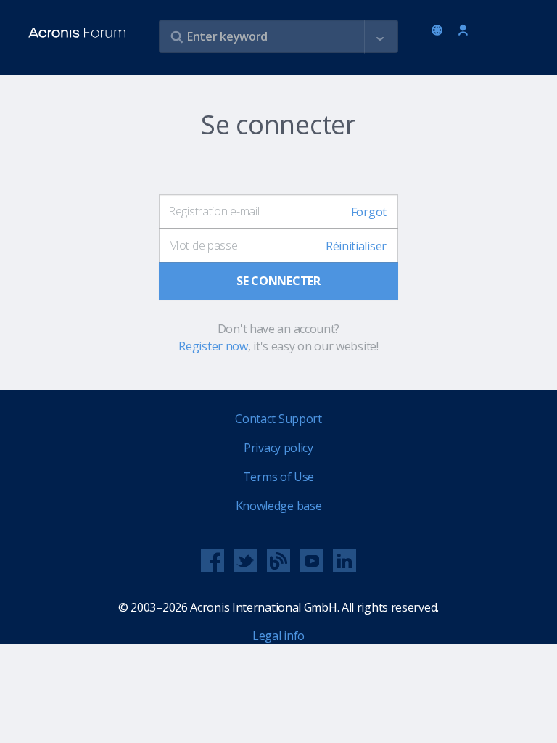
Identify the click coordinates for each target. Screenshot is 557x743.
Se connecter (463, 30)
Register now (212, 346)
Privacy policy (278, 448)
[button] (380, 37)
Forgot (369, 212)
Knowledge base (279, 506)
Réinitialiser (356, 246)
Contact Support (278, 419)
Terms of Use (278, 477)
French (439, 31)
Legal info (278, 636)
